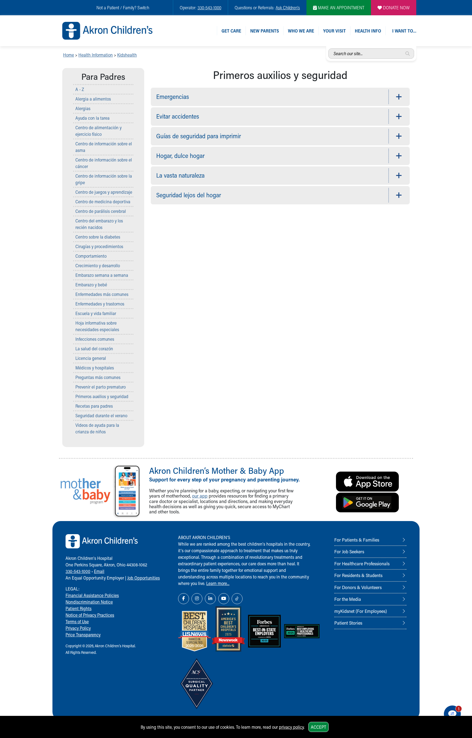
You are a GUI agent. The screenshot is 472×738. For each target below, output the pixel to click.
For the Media (347, 599)
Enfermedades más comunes (101, 294)
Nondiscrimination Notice (89, 602)
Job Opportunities (143, 578)
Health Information (95, 55)
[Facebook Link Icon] (183, 598)
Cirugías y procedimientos (99, 246)
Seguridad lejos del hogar (188, 195)
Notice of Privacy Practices (90, 615)
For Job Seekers (349, 551)
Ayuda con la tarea (92, 118)
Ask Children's (288, 7)
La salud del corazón (94, 348)
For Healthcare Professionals (362, 563)
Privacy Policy (78, 628)
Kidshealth (127, 55)
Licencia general (90, 358)
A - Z (79, 89)
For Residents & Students (358, 575)
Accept (318, 727)
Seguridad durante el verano (101, 415)
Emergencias (172, 97)
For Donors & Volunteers (358, 587)
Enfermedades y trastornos (99, 304)
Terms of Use (77, 621)
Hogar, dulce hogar (180, 156)
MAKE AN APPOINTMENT (340, 7)
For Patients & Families (356, 540)
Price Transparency (83, 634)
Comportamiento (91, 256)
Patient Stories (348, 623)
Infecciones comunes (94, 339)
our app (200, 496)
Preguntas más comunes (97, 377)
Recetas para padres (94, 406)
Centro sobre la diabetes (97, 237)
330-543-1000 (209, 7)
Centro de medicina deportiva (102, 201)
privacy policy (291, 727)
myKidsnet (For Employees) (360, 611)
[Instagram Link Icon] (196, 598)
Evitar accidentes (177, 116)
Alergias (82, 108)
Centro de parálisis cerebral (100, 211)
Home (68, 55)
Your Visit (334, 31)
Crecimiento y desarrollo (97, 265)
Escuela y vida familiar (95, 313)
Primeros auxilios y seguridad (101, 396)
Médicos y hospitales (94, 368)
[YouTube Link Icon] (223, 598)
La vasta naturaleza (180, 175)
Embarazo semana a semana (101, 275)
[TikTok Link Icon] (237, 598)
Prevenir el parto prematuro (100, 387)
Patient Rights (79, 608)
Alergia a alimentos (93, 99)
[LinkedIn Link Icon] (210, 598)
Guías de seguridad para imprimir (198, 136)
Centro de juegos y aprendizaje (103, 192)
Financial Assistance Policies (92, 595)
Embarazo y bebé (91, 284)
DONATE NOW (396, 7)
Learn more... (217, 583)
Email (99, 571)
